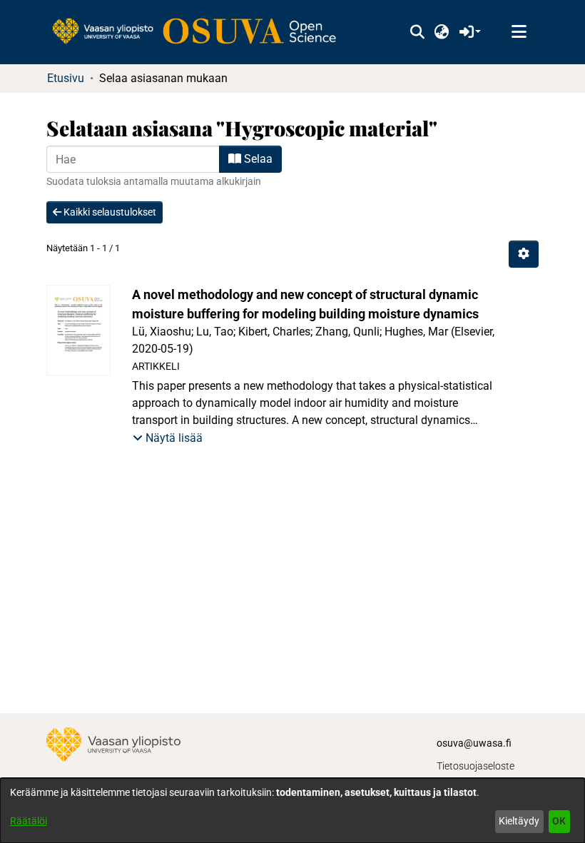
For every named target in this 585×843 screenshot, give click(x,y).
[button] (417, 32)
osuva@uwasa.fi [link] (474, 743)
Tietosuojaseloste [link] (475, 766)
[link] (201, 32)
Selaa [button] (257, 159)
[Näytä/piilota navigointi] (519, 32)
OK (559, 821)
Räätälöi (28, 821)
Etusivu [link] (65, 78)
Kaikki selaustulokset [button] (108, 212)
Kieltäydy (519, 821)
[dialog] (292, 810)
